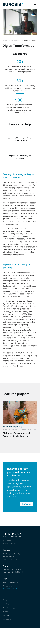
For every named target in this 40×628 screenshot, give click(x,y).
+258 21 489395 (15, 570)
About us (6, 604)
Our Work (6, 616)
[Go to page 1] (16, 442)
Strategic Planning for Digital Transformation (20, 139)
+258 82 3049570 (17, 572)
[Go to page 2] (20, 442)
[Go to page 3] (23, 442)
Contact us (26, 504)
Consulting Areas (15, 41)
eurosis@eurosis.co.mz (11, 588)
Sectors (5, 612)
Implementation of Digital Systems (20, 156)
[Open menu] (35, 4)
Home (5, 41)
